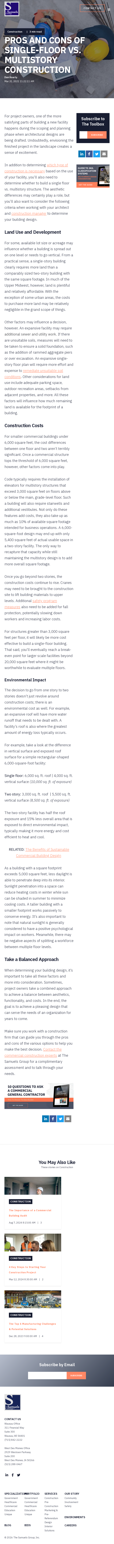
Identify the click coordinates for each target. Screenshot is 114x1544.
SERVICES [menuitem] (51, 1493)
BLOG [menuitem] (7, 1525)
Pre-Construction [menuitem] (51, 1504)
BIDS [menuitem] (27, 1525)
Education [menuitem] (9, 1510)
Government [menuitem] (11, 1498)
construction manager (28, 213)
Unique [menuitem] (8, 1514)
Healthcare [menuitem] (10, 1502)
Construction (14, 31)
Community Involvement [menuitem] (71, 1500)
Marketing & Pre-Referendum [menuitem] (51, 1514)
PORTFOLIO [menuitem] (31, 1493)
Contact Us (92, 8)
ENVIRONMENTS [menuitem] (75, 1517)
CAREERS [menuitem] (71, 1525)
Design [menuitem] (48, 1522)
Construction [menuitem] (51, 1498)
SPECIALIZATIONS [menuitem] (16, 1493)
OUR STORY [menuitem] (72, 1493)
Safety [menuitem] (68, 1506)
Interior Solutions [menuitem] (49, 1528)
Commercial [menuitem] (10, 1506)
